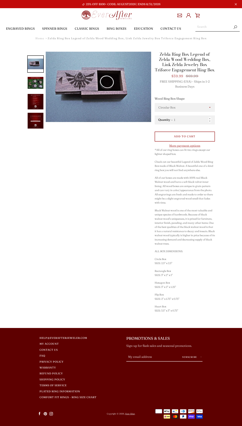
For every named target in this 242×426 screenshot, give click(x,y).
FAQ (42, 355)
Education (143, 28)
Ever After (130, 414)
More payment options (184, 145)
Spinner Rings (54, 28)
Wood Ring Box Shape (170, 98)
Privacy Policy (52, 361)
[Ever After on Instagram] (51, 413)
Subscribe (190, 357)
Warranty (48, 367)
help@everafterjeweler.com (63, 338)
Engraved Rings (20, 28)
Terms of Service (53, 385)
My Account (49, 343)
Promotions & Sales (148, 338)
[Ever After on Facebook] (39, 413)
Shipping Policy (52, 379)
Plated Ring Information (60, 391)
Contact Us (171, 28)
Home (39, 38)
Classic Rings (87, 28)
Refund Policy (51, 373)
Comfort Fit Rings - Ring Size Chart (68, 397)
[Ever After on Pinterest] (45, 413)
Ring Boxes (116, 28)
